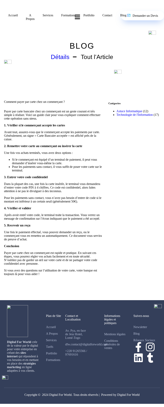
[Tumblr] (150, 358)
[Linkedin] (138, 358)
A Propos (30, 17)
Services (48, 15)
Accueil (13, 15)
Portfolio (88, 15)
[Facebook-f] (138, 347)
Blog (123, 15)
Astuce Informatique (129, 111)
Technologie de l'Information (134, 114)
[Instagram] (150, 347)
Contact (107, 15)
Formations (68, 15)
